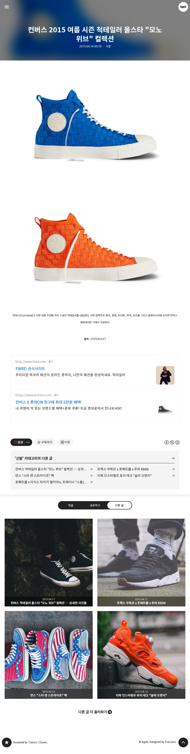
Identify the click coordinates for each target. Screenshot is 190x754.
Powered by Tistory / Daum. (30, 742)
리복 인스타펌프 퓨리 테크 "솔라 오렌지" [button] (141, 655)
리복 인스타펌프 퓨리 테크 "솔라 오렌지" (124, 475)
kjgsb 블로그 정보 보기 (183, 6)
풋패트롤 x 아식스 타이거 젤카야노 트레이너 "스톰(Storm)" (54, 482)
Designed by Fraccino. (163, 742)
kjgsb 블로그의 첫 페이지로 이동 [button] (95, 6)
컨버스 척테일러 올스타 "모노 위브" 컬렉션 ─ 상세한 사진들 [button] (49, 562)
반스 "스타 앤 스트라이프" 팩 (34, 475)
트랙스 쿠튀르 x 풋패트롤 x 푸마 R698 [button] (141, 562)
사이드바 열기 (6, 6)
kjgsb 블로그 (6, 742)
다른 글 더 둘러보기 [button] (92, 712)
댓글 (70, 505)
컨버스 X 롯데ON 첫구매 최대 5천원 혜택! (49, 402)
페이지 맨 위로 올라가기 (183, 742)
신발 (108, 46)
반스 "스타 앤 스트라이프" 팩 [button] (49, 655)
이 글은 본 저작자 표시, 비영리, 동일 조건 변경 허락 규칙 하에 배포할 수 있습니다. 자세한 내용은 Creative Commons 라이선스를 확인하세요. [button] (172, 442)
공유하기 (95, 505)
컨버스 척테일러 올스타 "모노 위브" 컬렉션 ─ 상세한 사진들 (54, 469)
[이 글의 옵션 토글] (28, 442)
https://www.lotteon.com (33, 395)
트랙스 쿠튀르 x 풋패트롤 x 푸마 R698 (123, 469)
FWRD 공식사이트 (30, 368)
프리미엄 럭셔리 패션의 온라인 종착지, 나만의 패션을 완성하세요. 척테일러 (70, 375)
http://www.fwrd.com (31, 362)
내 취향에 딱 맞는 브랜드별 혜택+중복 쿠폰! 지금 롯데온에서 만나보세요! (69, 408)
